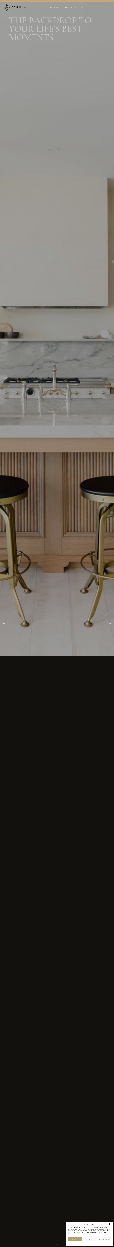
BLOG (75, 7)
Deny (89, 1239)
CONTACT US (83, 7)
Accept (74, 1239)
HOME (51, 7)
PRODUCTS (60, 7)
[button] (110, 1224)
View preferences (104, 1239)
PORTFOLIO (68, 7)
